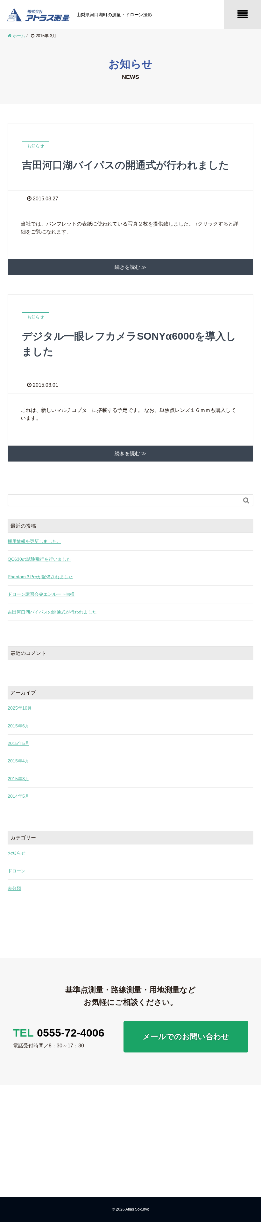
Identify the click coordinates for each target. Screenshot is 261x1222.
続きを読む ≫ (130, 267)
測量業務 (195, 1117)
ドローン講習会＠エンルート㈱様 (41, 594)
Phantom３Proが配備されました (40, 576)
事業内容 (193, 1100)
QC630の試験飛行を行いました (39, 559)
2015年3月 (18, 778)
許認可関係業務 (195, 1159)
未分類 (14, 888)
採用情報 (232, 1113)
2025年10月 (20, 708)
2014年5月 (18, 796)
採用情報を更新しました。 (34, 541)
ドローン (16, 870)
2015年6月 (18, 725)
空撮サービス (195, 1136)
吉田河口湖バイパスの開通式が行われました (125, 165)
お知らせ (16, 853)
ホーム (151, 1100)
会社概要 (153, 1125)
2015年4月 (18, 760)
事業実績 (153, 1137)
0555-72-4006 (58, 1033)
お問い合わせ (232, 1129)
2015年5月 (18, 743)
